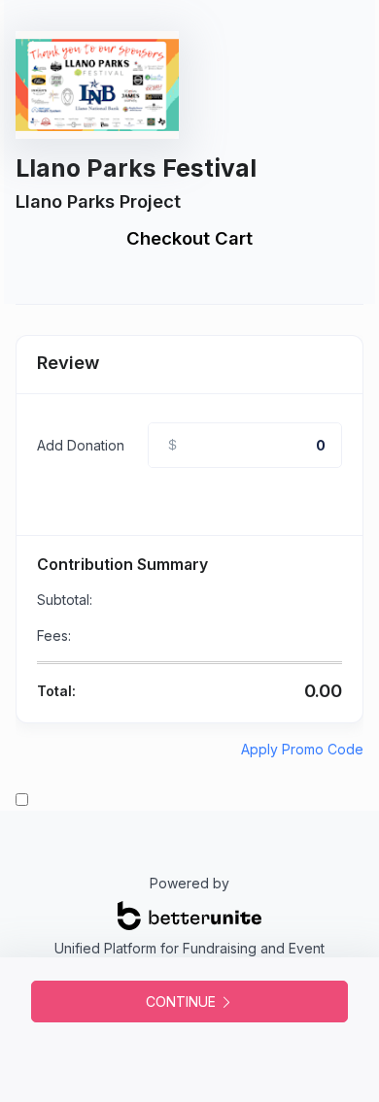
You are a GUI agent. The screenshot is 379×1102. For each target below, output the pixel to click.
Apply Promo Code (302, 749)
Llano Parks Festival (136, 168)
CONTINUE (183, 1001)
